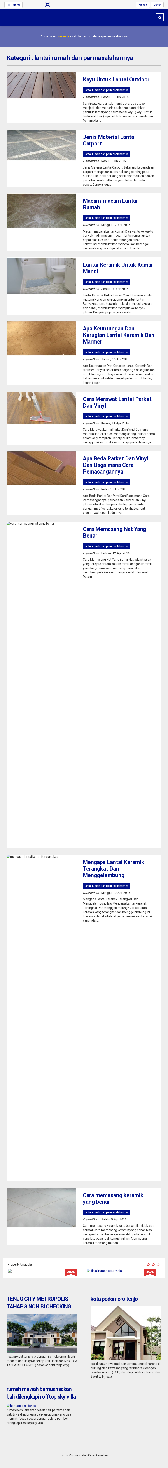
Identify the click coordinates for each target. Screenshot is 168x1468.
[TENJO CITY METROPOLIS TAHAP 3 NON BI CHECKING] (42, 1352)
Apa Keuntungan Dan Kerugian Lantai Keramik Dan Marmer (118, 335)
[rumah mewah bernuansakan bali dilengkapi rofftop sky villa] (21, 1405)
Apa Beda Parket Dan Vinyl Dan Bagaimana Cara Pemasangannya (116, 465)
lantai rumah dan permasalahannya (106, 90)
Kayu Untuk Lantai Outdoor (116, 79)
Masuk (143, 4)
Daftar (157, 4)
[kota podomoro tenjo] (126, 1359)
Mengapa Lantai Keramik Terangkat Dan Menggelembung (113, 868)
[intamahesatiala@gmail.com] (47, 4)
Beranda (63, 36)
